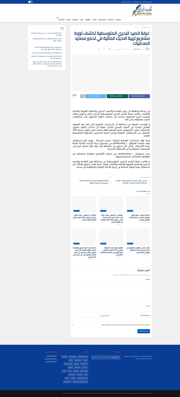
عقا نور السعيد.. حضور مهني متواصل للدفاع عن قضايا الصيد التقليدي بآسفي (139, 217)
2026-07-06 (146, 255)
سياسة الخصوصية (137, 2)
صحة (86, 374)
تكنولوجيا (76, 371)
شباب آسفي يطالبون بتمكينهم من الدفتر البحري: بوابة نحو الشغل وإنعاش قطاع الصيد (138, 250)
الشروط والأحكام (147, 2)
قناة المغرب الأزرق (126, 2)
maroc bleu (136, 49)
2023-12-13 (126, 49)
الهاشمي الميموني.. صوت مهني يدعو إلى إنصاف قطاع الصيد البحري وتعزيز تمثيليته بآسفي (84, 217)
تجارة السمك (84, 371)
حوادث (81, 20)
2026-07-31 (119, 224)
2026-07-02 (92, 259)
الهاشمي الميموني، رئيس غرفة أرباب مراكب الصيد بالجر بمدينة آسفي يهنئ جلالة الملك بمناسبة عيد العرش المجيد (112, 218)
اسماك (68, 20)
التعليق (148, 279)
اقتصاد (94, 20)
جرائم (70, 371)
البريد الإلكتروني (104, 316)
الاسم (147, 306)
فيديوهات (80, 374)
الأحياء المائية (84, 363)
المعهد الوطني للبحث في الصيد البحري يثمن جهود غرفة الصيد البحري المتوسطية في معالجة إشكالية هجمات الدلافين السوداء (47, 63)
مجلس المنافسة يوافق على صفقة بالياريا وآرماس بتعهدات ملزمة (47, 39)
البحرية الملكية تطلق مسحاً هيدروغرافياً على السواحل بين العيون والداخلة (46, 57)
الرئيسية (118, 20)
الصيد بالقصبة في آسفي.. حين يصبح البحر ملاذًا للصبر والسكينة (46, 34)
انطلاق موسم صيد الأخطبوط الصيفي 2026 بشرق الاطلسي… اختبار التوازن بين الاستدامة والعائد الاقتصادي (111, 251)
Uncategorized (83, 356)
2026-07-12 (92, 222)
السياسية (111, 20)
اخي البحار (136, 27)
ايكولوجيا (87, 20)
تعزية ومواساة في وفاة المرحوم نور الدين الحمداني (46, 52)
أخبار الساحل (102, 20)
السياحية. (85, 367)
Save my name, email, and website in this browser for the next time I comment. (125, 325)
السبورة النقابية (68, 363)
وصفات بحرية (67, 381)
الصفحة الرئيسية (145, 27)
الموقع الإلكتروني (145, 315)
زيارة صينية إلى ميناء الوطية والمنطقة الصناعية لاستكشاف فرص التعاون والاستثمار (48, 48)
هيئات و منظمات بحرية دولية (80, 381)
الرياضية (75, 20)
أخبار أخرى (61, 19)
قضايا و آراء (72, 374)
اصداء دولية (78, 360)
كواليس (73, 378)
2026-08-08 (146, 222)
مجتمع (67, 378)
